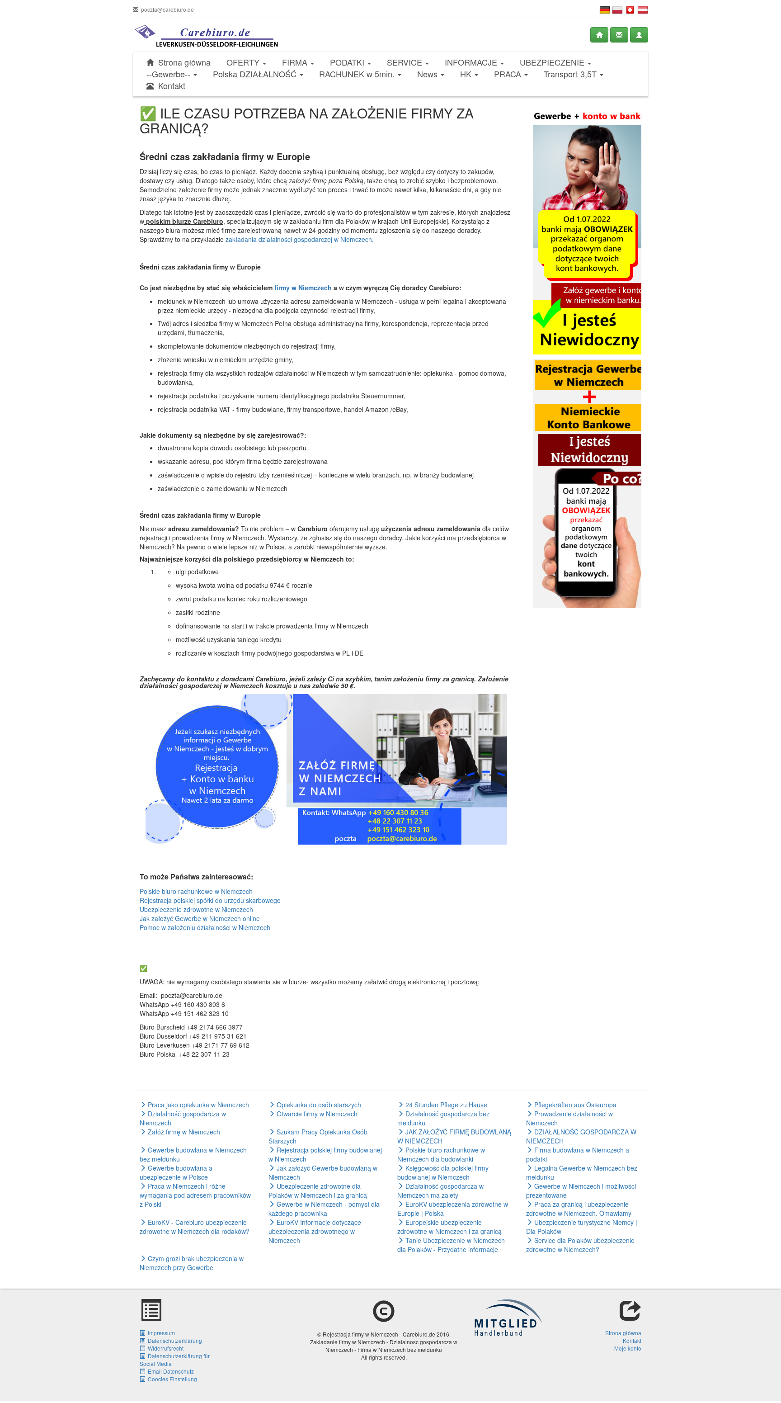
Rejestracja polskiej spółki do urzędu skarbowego (210, 900)
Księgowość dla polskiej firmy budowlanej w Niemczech (443, 1172)
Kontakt (169, 85)
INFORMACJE (472, 62)
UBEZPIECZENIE (553, 62)
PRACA (508, 74)
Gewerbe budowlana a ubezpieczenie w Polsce (176, 1172)
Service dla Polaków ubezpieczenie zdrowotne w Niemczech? (580, 1245)
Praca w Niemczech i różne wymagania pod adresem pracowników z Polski (195, 1195)
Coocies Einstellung (171, 1379)
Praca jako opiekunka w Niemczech (197, 1104)
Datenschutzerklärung (173, 1340)
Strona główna (182, 62)
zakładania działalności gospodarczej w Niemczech (299, 239)
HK (467, 74)
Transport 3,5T (571, 74)
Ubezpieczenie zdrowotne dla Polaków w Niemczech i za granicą (317, 1190)
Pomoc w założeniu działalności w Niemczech (205, 927)
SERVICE (405, 62)
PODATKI (348, 62)
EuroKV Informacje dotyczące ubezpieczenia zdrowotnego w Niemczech (314, 1231)
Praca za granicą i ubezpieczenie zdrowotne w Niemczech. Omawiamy (578, 1209)
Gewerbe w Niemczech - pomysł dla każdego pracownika (324, 1209)
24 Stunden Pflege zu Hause (445, 1104)
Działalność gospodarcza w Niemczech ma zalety (440, 1190)
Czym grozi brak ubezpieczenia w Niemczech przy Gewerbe (192, 1263)
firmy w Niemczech (303, 287)
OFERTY (244, 62)
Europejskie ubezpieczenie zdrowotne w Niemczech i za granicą (449, 1227)
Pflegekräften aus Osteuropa (574, 1104)
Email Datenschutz (169, 1371)
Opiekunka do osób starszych (318, 1104)
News (428, 74)
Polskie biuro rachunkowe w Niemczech (196, 891)
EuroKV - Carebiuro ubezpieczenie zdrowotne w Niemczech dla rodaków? (194, 1227)
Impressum (160, 1333)
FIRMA (296, 62)
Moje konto (627, 1348)
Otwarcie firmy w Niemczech (316, 1113)
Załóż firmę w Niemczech (183, 1131)
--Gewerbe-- (169, 74)
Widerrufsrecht (164, 1348)
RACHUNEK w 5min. (358, 74)
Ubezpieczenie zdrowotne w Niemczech (196, 909)
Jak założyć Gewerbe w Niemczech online (200, 918)
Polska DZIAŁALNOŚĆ (256, 74)
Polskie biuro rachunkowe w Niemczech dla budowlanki (441, 1154)
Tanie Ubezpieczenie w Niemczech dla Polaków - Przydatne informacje (451, 1245)
